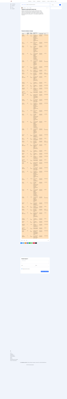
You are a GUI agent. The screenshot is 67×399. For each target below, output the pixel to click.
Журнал (11, 357)
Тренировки (29, 1)
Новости (11, 358)
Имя (22, 265)
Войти (55, 1)
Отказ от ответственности (13, 360)
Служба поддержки (12, 356)
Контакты (48, 1)
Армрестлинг (44, 1)
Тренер (25, 4)
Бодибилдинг (38, 1)
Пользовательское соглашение (14, 359)
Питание (34, 1)
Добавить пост (52, 1)
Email (36, 265)
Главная (22, 4)
